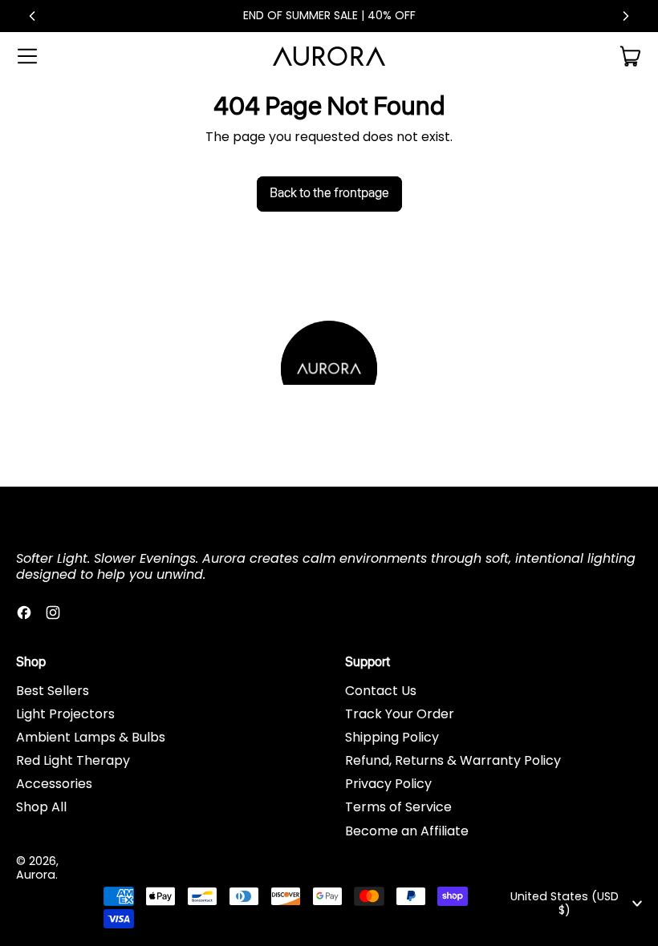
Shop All (41, 807)
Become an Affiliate (407, 831)
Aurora (35, 875)
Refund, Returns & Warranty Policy (453, 760)
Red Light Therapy (73, 760)
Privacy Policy (388, 783)
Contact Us (380, 690)
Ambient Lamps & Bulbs (90, 737)
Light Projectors (65, 714)
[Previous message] (32, 16)
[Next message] (626, 16)
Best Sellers (52, 690)
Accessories (54, 783)
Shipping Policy (392, 737)
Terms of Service (398, 807)
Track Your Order (399, 714)
